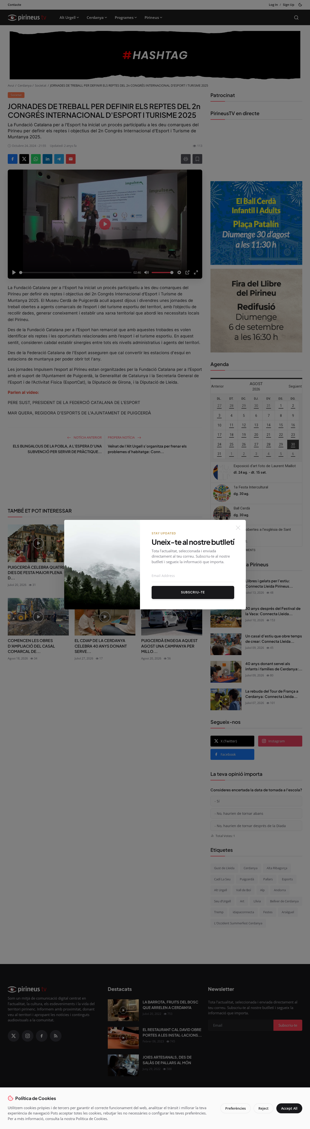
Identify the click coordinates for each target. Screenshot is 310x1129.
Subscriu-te (193, 592)
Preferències (235, 1108)
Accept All (289, 1108)
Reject (263, 1108)
